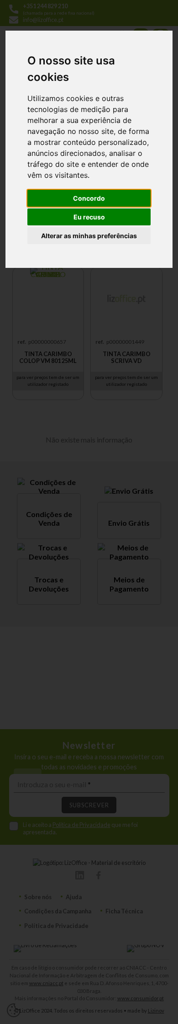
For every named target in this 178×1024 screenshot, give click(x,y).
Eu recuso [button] (89, 217)
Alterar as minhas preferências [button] (89, 236)
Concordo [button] (89, 198)
